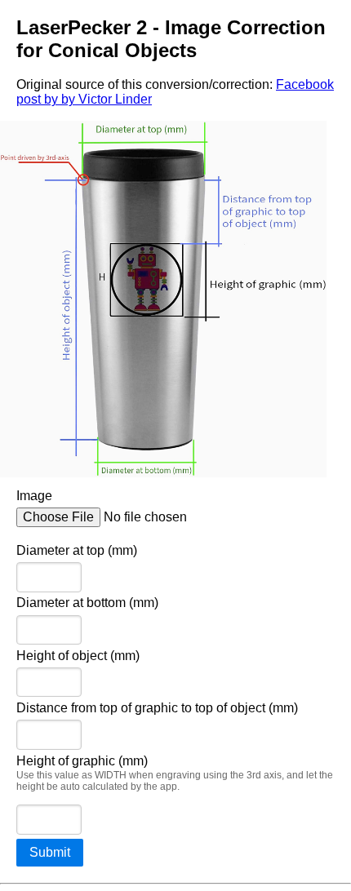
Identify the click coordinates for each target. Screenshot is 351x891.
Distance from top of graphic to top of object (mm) (157, 708)
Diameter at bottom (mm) (87, 603)
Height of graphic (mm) (174, 773)
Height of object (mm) (78, 656)
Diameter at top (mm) (76, 550)
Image (34, 496)
